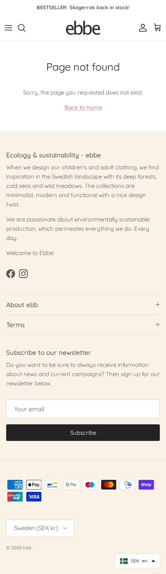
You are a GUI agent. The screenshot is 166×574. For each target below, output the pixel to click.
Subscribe (83, 432)
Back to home (83, 107)
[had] (83, 28)
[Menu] (8, 27)
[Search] (25, 27)
